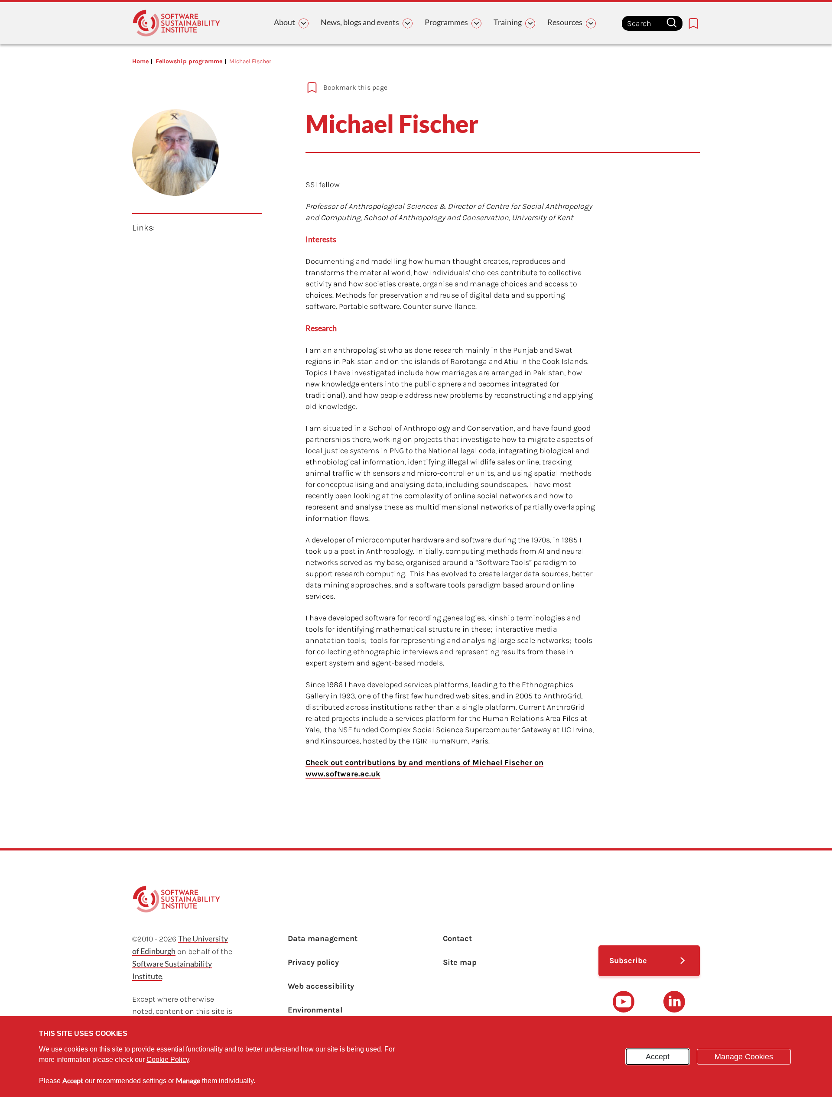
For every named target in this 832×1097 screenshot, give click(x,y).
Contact (457, 938)
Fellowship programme (189, 61)
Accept (658, 1056)
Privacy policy (313, 962)
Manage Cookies (744, 1056)
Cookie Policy (167, 1059)
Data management (323, 938)
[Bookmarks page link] (693, 23)
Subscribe (628, 960)
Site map (460, 962)
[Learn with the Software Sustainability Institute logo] (176, 23)
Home (140, 61)
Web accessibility (321, 986)
